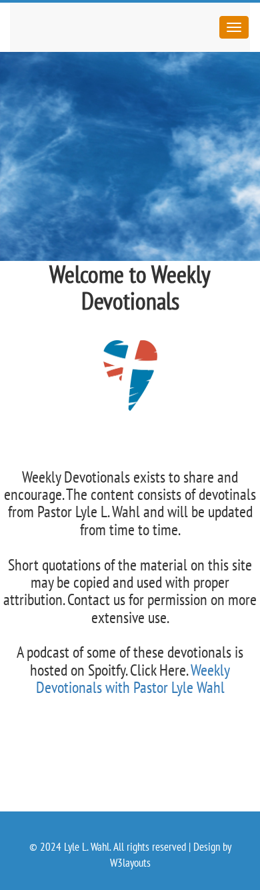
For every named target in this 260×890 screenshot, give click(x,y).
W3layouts (130, 862)
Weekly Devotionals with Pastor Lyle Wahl (133, 679)
